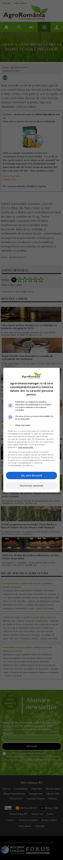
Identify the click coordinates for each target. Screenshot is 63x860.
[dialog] (31, 430)
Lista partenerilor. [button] (25, 447)
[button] (31, 425)
